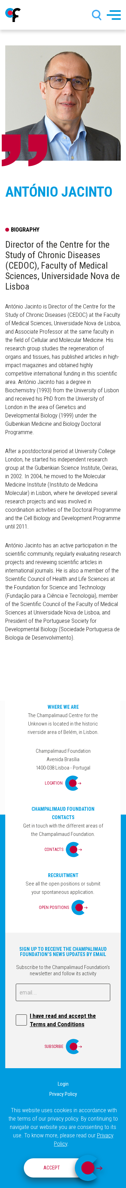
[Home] (13, 15)
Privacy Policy (63, 1094)
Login (63, 1084)
